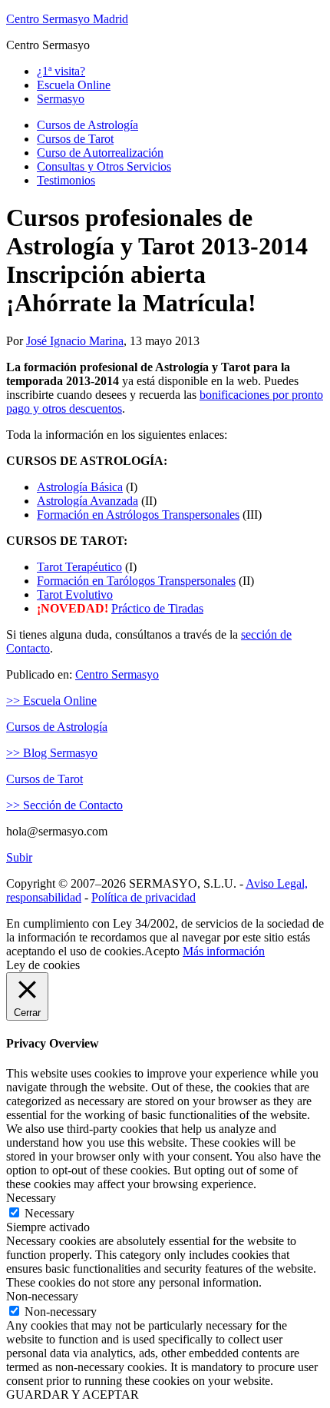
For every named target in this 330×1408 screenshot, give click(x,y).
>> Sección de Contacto (64, 805)
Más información (224, 951)
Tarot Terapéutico (79, 566)
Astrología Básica (80, 486)
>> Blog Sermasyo (51, 752)
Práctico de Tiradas (157, 608)
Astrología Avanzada (87, 500)
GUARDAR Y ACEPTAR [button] (72, 1394)
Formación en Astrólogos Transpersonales (138, 514)
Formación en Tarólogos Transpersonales (136, 580)
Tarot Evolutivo (75, 594)
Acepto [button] (162, 951)
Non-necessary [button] (42, 1296)
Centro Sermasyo (117, 674)
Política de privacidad (143, 897)
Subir (19, 857)
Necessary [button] (31, 1197)
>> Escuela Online (51, 700)
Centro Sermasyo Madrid (67, 18)
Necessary (49, 1213)
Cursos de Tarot (44, 778)
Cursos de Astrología (56, 726)
